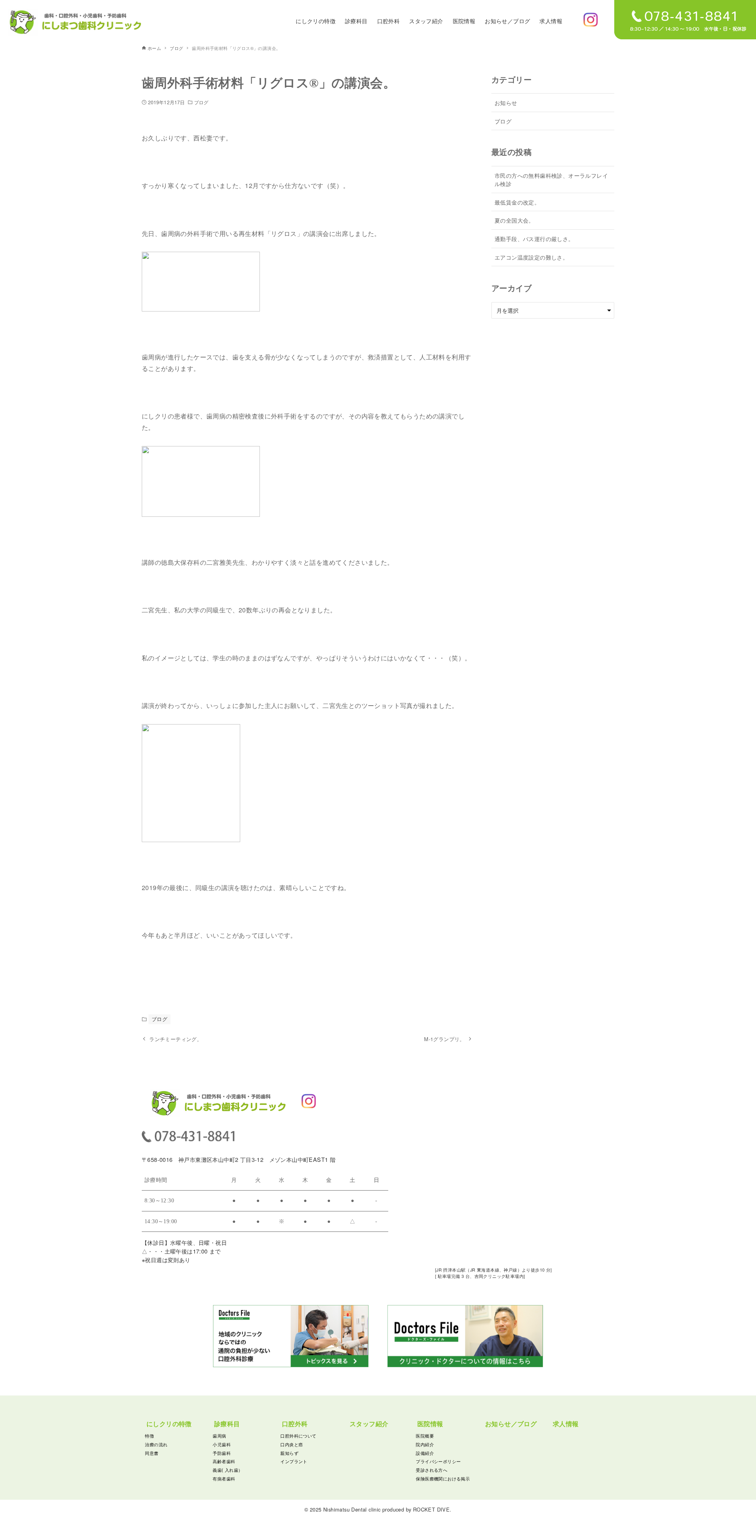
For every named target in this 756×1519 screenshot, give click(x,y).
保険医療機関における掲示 (443, 1478)
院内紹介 (425, 1444)
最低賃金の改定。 (517, 202)
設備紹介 (425, 1453)
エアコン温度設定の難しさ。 (531, 257)
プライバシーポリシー (438, 1461)
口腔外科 (295, 1423)
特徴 (149, 1435)
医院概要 (425, 1435)
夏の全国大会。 (514, 220)
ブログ (201, 102)
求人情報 (566, 1423)
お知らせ (506, 102)
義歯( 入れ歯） (228, 1470)
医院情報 (430, 1423)
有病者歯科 (224, 1478)
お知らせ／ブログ (511, 1423)
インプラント (293, 1461)
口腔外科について (298, 1435)
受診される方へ (431, 1470)
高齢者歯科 (224, 1461)
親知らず (289, 1453)
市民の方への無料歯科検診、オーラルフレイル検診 (551, 179)
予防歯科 (222, 1453)
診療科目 (227, 1423)
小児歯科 (222, 1444)
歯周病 (219, 1435)
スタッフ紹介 (369, 1423)
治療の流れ (156, 1444)
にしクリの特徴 (169, 1423)
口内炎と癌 (291, 1444)
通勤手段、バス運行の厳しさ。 (534, 238)
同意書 (151, 1453)
